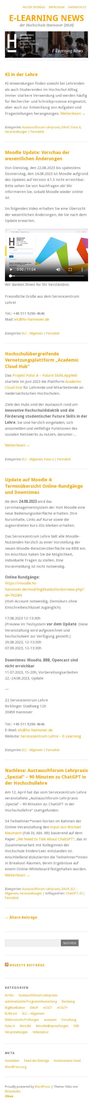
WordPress (42, 1086)
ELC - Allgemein (32, 333)
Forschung (69, 1020)
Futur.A (76, 127)
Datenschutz (77, 7)
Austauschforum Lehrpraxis (41, 127)
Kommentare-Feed (67, 1061)
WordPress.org (15, 1067)
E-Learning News (46, 18)
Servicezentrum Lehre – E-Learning (51, 736)
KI (81, 893)
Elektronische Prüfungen (22, 1020)
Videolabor (41, 1032)
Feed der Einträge (36, 1061)
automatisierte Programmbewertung (31, 1001)
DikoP (65, 127)
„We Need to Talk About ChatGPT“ (45, 839)
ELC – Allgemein (33, 1013)
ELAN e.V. (11, 1013)
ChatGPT (72, 893)
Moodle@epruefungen (52, 1026)
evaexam (50, 1020)
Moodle (25, 1026)
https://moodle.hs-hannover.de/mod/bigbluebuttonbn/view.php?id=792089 (44, 589)
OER (76, 1026)
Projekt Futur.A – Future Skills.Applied (44, 375)
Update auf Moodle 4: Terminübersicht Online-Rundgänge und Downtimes (44, 486)
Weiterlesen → (73, 113)
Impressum (56, 7)
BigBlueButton (15, 1007)
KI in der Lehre (21, 74)
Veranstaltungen (16, 132)
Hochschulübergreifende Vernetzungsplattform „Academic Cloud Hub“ (42, 360)
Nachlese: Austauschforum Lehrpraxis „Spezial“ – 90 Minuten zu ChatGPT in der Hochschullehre (46, 777)
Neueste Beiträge (27, 965)
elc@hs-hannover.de (31, 319)
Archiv (9, 995)
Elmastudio (13, 1091)
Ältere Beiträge (21, 917)
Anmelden (12, 1061)
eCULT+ (62, 1007)
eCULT (47, 1007)
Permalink (37, 132)
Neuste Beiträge (34, 7)
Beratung (68, 1001)
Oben (9, 1096)
